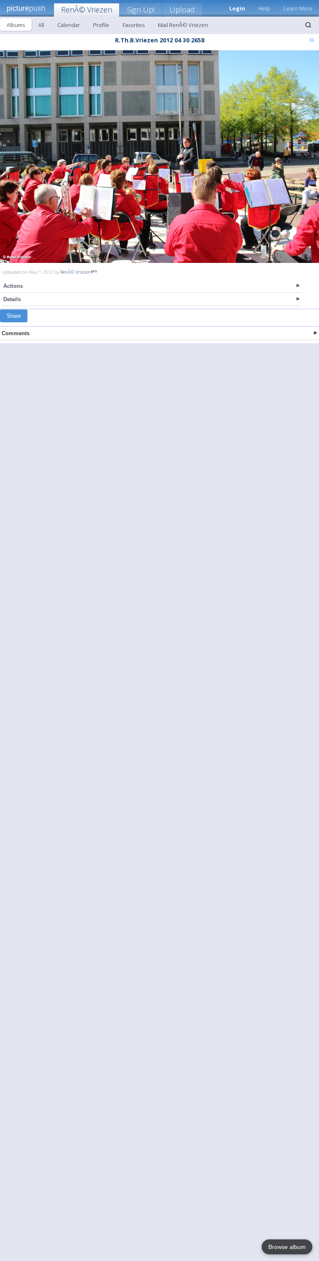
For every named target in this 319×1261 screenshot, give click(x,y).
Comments (15, 333)
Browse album (287, 1247)
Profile (101, 25)
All (41, 25)
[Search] (308, 25)
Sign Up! (141, 10)
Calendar (68, 25)
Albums (16, 25)
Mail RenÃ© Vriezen (183, 25)
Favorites (134, 25)
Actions (13, 286)
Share (14, 316)
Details (12, 299)
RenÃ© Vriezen (86, 10)
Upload (182, 10)
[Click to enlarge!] (159, 156)
